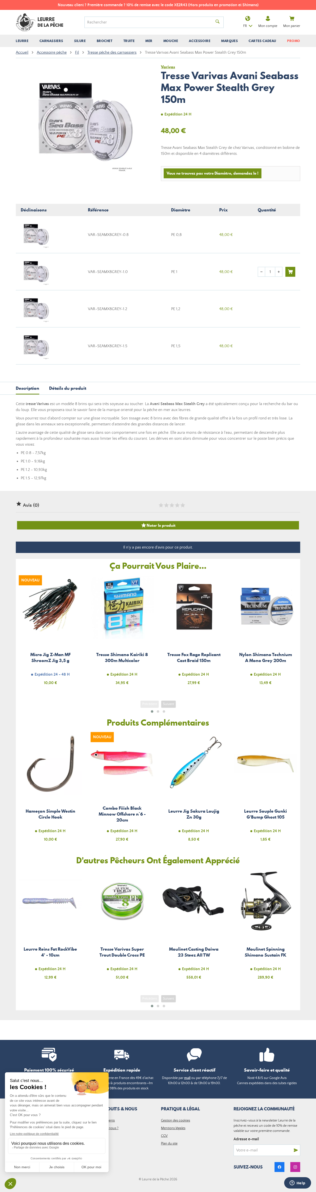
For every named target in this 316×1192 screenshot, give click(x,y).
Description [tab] (27, 388)
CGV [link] (164, 1136)
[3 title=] (171, 505)
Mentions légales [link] (173, 1128)
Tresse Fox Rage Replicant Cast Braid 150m (194, 633)
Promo (293, 41)
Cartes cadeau (262, 41)
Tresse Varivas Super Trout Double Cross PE (122, 927)
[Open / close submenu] (22, 41)
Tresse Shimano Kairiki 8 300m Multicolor (122, 633)
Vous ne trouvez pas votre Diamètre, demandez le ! (212, 173)
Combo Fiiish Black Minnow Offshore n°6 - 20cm (122, 790)
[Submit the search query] (217, 22)
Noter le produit (158, 525)
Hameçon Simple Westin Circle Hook (50, 790)
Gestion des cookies (175, 1121)
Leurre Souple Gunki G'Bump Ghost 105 (265, 790)
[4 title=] (177, 505)
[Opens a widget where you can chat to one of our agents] (297, 1183)
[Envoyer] (295, 1150)
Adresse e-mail (246, 1139)
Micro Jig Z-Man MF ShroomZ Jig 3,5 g (50, 633)
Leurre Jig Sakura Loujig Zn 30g (194, 790)
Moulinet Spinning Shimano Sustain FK (265, 927)
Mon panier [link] (291, 26)
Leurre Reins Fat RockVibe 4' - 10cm (50, 927)
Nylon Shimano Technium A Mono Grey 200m (265, 633)
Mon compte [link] (267, 26)
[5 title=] (182, 505)
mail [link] (187, 1078)
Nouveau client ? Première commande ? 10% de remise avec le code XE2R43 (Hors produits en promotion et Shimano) (158, 5)
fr (245, 26)
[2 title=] (166, 505)
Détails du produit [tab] (67, 388)
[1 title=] (160, 505)
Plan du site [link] (169, 1144)
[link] (279, 1167)
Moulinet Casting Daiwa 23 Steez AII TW (194, 927)
